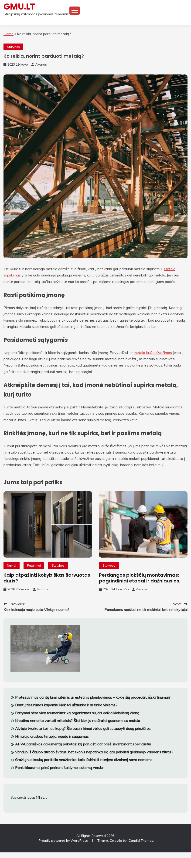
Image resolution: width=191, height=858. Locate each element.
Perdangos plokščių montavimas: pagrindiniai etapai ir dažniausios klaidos (139, 581)
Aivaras (41, 64)
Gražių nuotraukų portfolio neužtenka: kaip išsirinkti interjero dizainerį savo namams (83, 759)
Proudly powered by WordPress (64, 840)
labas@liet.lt (37, 797)
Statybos (13, 47)
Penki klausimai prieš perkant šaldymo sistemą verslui (59, 767)
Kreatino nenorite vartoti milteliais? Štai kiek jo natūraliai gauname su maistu (77, 720)
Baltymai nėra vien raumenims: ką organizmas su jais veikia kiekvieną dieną (77, 712)
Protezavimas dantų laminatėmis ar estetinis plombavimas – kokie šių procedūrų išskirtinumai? (93, 697)
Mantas (42, 589)
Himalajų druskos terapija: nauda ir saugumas (52, 736)
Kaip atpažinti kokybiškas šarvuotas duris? (46, 578)
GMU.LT (19, 6)
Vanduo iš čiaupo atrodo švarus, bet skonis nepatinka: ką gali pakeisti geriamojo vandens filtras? (94, 752)
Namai (11, 565)
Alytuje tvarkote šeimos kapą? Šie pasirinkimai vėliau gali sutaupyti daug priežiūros (83, 728)
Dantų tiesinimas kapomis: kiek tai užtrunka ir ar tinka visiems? (66, 705)
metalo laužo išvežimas (153, 352)
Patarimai (34, 565)
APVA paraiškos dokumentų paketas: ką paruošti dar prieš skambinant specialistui (83, 744)
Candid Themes (141, 840)
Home (8, 33)
